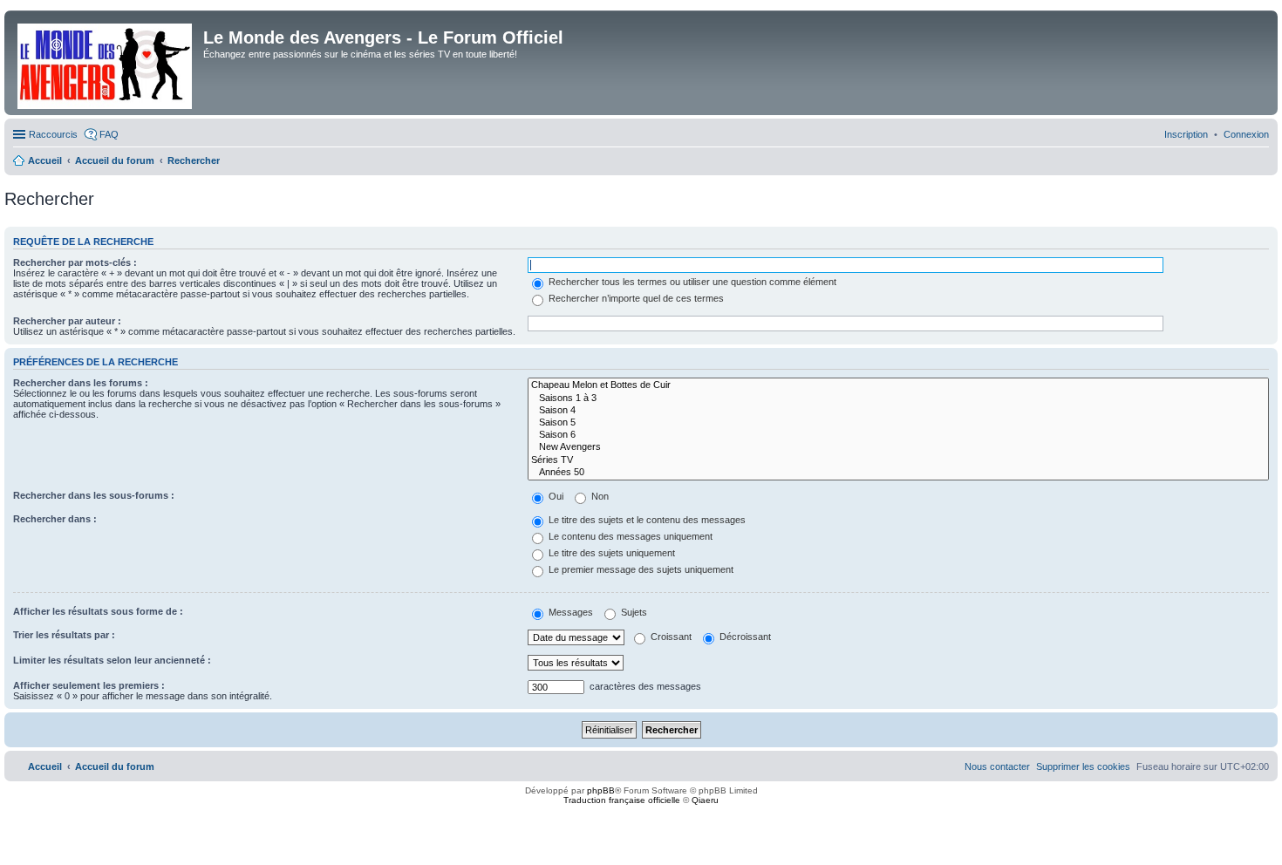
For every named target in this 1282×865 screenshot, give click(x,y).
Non (599, 496)
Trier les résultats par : (64, 635)
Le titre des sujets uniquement (610, 553)
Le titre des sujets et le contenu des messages (646, 519)
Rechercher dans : (55, 519)
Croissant (670, 636)
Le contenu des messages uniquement (629, 536)
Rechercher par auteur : (67, 321)
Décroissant (744, 636)
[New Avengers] (898, 447)
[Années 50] (898, 473)
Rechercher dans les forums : (80, 383)
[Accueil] (106, 63)
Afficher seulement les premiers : (89, 685)
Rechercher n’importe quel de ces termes (635, 298)
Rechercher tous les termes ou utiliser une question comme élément (691, 281)
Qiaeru (705, 800)
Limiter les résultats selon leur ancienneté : (112, 660)
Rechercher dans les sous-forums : (93, 495)
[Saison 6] (898, 435)
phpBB (601, 790)
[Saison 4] (898, 411)
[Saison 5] (898, 423)
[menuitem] (1246, 134)
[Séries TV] (898, 460)
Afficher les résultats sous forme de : (98, 611)
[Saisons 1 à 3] (898, 398)
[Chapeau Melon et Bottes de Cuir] (898, 385)
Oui (554, 496)
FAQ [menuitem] (109, 134)
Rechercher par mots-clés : (75, 262)
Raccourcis (53, 134)
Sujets (632, 612)
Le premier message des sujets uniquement (639, 569)
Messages (569, 612)
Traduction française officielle (621, 800)
